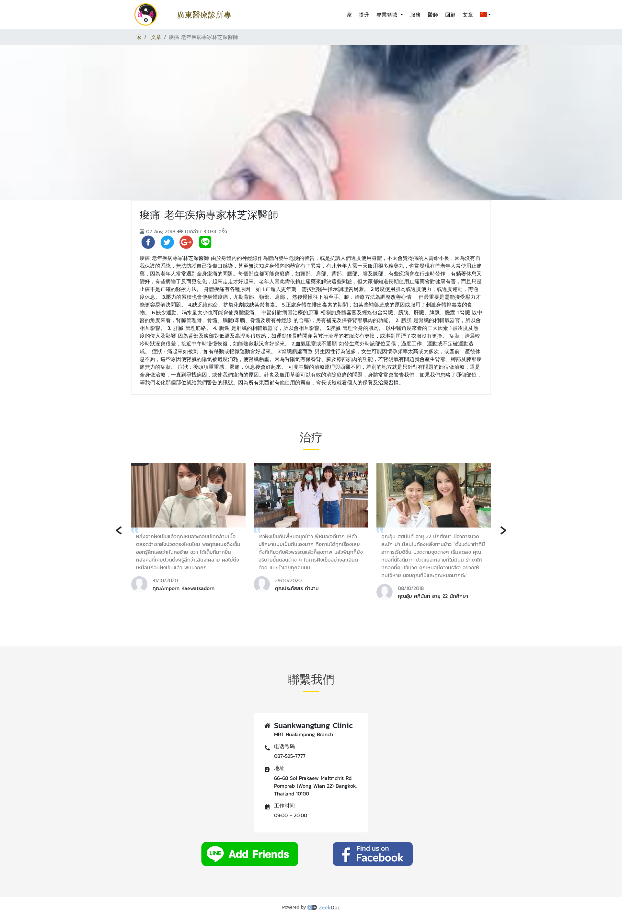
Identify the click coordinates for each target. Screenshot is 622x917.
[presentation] (118, 529)
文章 (468, 14)
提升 (364, 14)
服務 (415, 14)
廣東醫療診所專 (204, 14)
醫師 (433, 14)
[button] (484, 14)
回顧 (450, 14)
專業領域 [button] (387, 14)
